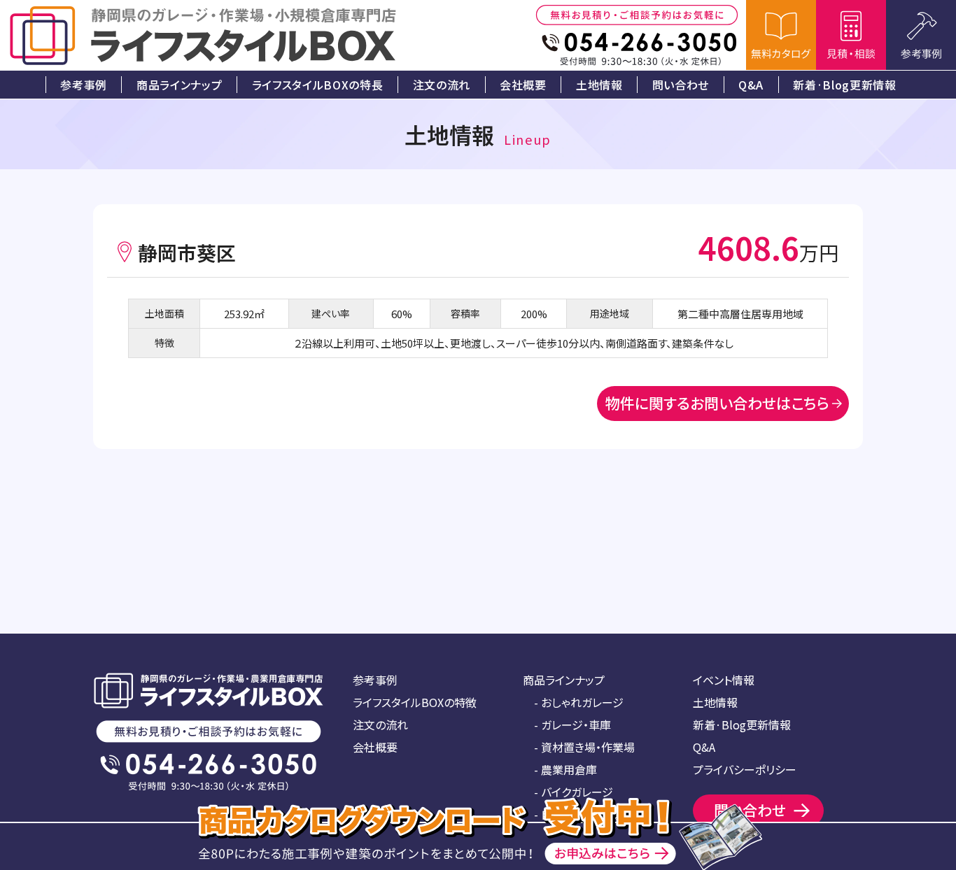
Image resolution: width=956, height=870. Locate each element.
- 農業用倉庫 (565, 769)
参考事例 (375, 679)
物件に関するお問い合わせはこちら (717, 402)
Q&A (704, 747)
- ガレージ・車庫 (572, 724)
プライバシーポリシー (744, 769)
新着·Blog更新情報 (742, 724)
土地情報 (715, 702)
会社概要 (375, 747)
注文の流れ (380, 724)
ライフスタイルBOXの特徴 (415, 702)
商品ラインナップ (564, 679)
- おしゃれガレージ (579, 702)
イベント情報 (723, 679)
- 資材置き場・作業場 (584, 747)
